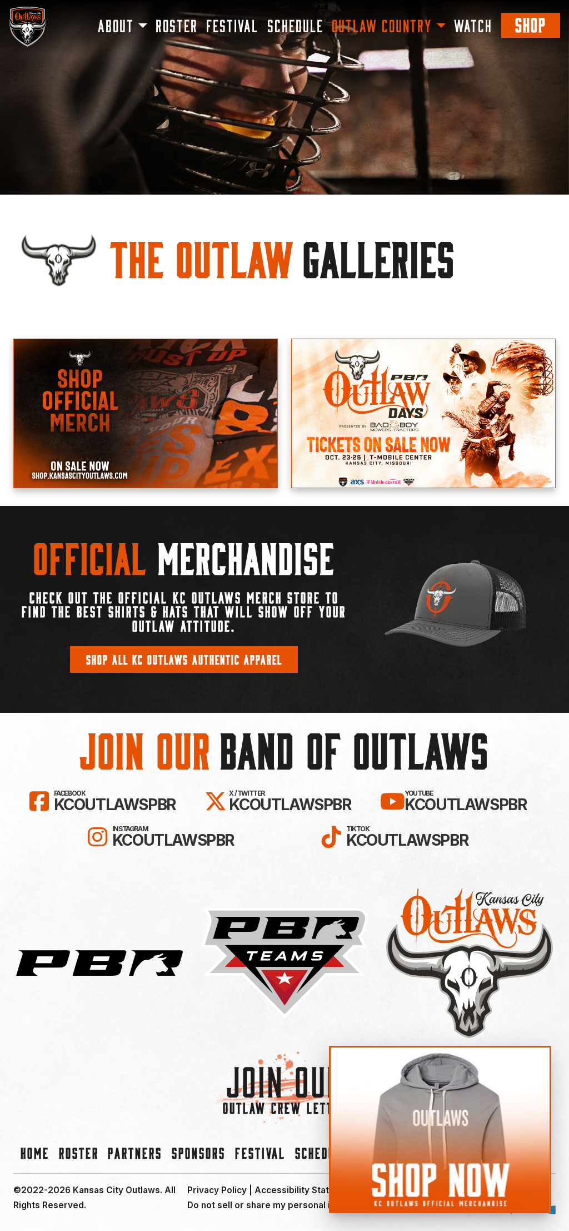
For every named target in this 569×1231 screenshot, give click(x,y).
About (116, 25)
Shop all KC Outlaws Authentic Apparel (184, 659)
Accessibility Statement (305, 1190)
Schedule (295, 25)
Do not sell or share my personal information (282, 1205)
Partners (135, 1152)
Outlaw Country (382, 25)
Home (35, 1152)
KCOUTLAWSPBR (114, 801)
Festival (232, 25)
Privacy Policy (217, 1190)
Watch (473, 25)
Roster (177, 25)
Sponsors (199, 1152)
